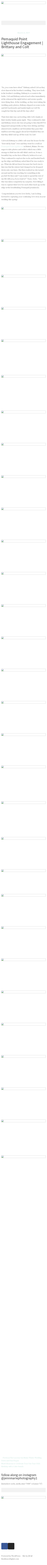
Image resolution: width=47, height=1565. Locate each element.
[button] (23, 23)
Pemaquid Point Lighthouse (12, 146)
